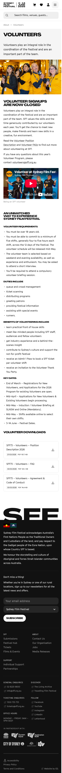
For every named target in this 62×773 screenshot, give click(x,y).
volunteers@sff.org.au (24, 162)
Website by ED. (51, 768)
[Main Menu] (55, 4)
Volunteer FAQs (29, 144)
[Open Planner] (41, 4)
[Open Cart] (34, 4)
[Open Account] (48, 4)
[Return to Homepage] (14, 4)
